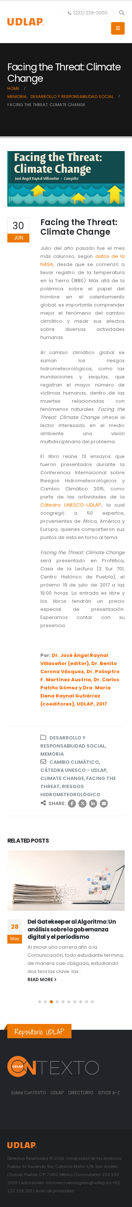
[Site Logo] (25, 22)
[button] (121, 13)
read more (40, 979)
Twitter (82, 804)
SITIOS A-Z (109, 1093)
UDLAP (58, 1093)
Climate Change (62, 778)
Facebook (72, 804)
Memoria (52, 754)
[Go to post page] (66, 880)
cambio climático (74, 762)
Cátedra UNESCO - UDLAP (73, 770)
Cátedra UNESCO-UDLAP (70, 504)
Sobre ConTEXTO (28, 1093)
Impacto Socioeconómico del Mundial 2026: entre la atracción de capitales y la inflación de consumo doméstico (75, 933)
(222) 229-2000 (90, 13)
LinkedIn (93, 804)
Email (104, 804)
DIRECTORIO (81, 1093)
